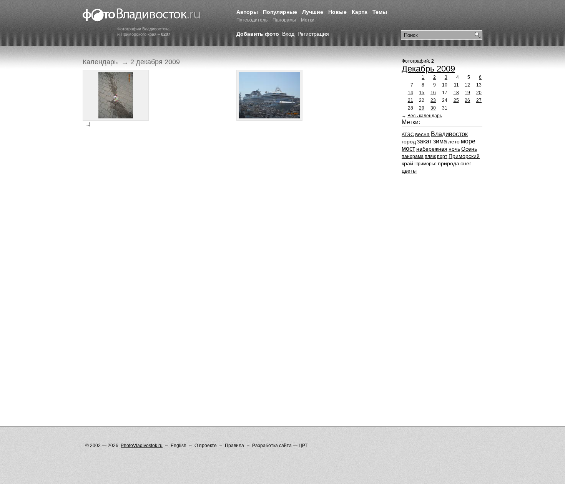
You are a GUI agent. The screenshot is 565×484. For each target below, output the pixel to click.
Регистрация (313, 34)
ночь (454, 149)
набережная (431, 149)
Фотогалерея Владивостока (142, 15)
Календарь (100, 62)
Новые (337, 12)
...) (87, 124)
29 (421, 108)
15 (421, 92)
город (409, 141)
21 (410, 100)
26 (467, 100)
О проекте (205, 445)
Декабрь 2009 (428, 68)
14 (410, 92)
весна (422, 134)
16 (433, 92)
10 (444, 85)
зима (440, 141)
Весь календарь (424, 115)
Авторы (247, 12)
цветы (409, 171)
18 (456, 92)
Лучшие (312, 12)
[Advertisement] (222, 157)
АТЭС (408, 134)
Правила (234, 445)
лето (454, 141)
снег (465, 163)
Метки (307, 20)
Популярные (280, 12)
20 (479, 92)
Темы (379, 12)
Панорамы (284, 20)
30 (433, 108)
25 (456, 100)
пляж (430, 156)
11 (456, 85)
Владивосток (449, 134)
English (178, 445)
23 (433, 100)
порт (442, 156)
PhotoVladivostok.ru (142, 445)
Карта (359, 12)
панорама (413, 156)
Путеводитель (252, 20)
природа (448, 163)
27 (479, 100)
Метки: (411, 122)
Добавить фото (257, 34)
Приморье (425, 163)
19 (467, 92)
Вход (288, 34)
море (468, 141)
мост (408, 148)
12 (467, 85)
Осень (469, 149)
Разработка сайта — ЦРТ (279, 445)
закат (424, 141)
